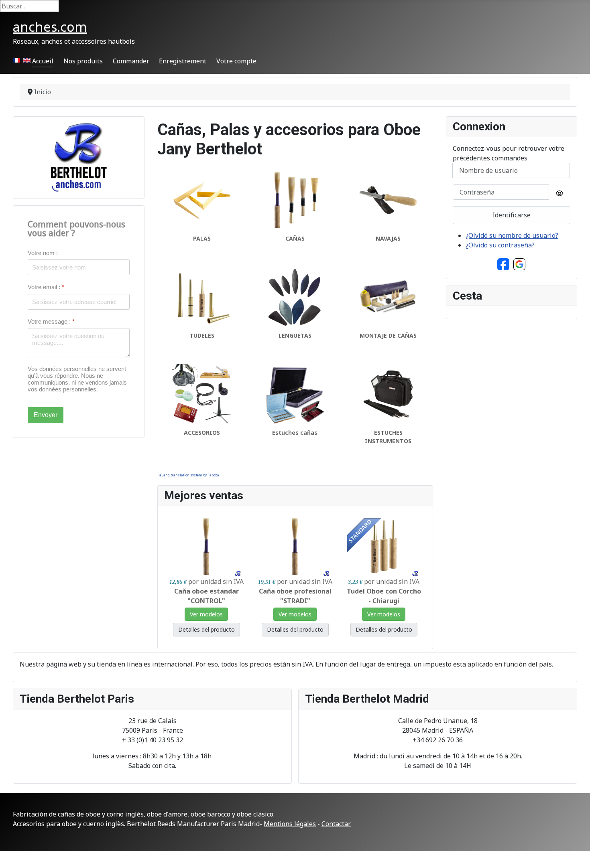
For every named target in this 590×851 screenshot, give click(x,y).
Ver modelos (206, 614)
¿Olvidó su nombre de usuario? (512, 235)
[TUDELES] (202, 296)
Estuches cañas (294, 432)
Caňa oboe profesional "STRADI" (295, 596)
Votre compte (236, 61)
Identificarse (511, 215)
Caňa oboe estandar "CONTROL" (206, 596)
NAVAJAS (388, 238)
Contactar (336, 823)
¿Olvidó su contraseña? (500, 245)
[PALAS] (202, 199)
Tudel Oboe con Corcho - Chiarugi (384, 596)
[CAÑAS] (295, 199)
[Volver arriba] (576, 836)
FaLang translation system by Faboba (188, 475)
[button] (503, 263)
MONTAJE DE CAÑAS (388, 335)
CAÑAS (295, 238)
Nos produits (83, 61)
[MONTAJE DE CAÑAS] (388, 296)
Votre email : (46, 287)
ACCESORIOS (202, 432)
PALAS (202, 238)
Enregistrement (182, 61)
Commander (131, 61)
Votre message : (51, 321)
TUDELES (201, 335)
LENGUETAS (295, 335)
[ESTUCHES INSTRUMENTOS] (388, 393)
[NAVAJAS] (388, 199)
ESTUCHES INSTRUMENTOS (388, 437)
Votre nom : (43, 252)
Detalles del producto (206, 629)
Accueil (42, 61)
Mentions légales (290, 823)
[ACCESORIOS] (202, 393)
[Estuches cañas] (295, 393)
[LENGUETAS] (295, 296)
